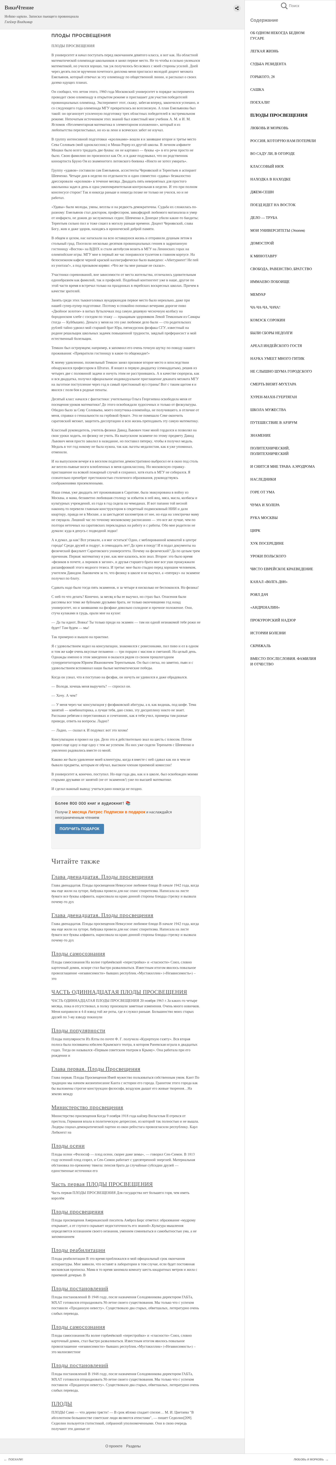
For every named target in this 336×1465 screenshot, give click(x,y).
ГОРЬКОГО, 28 (262, 76)
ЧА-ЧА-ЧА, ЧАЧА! (265, 307)
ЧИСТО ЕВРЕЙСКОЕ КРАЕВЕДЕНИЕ (281, 568)
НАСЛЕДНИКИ (263, 479)
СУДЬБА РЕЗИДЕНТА (268, 63)
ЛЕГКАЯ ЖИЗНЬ (264, 50)
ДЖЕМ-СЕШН (262, 191)
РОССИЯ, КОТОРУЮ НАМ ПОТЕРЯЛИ (283, 140)
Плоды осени (68, 1145)
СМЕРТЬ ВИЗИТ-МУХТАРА (273, 384)
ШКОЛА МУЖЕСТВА (268, 409)
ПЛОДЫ (61, 1403)
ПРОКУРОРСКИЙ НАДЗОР (273, 620)
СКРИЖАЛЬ (260, 645)
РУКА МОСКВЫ (264, 517)
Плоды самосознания (78, 953)
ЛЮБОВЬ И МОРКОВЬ (269, 127)
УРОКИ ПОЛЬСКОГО (268, 556)
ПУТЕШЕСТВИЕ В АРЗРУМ (273, 422)
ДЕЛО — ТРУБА (263, 217)
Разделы (133, 1446)
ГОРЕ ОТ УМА (262, 491)
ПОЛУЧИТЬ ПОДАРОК (79, 829)
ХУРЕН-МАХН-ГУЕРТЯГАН (273, 396)
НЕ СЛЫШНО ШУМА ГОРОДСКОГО (281, 371)
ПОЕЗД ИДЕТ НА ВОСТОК (273, 204)
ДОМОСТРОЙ (262, 243)
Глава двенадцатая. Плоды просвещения (102, 876)
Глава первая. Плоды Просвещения (95, 1068)
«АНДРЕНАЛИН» (265, 607)
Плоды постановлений (79, 1288)
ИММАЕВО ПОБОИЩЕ (270, 281)
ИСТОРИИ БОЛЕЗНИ (268, 632)
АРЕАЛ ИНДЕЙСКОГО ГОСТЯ (276, 345)
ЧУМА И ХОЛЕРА (265, 504)
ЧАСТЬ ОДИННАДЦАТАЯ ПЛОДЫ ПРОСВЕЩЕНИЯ (119, 991)
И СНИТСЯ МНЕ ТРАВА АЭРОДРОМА (282, 466)
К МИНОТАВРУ (263, 255)
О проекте (114, 1446)
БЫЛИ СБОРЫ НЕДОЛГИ (271, 332)
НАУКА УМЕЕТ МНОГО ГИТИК (277, 358)
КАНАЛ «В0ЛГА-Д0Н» (269, 581)
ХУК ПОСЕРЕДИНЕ (267, 543)
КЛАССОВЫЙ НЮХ (267, 166)
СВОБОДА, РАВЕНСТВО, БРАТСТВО (281, 268)
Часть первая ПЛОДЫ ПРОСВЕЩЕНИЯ (102, 1184)
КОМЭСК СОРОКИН (267, 319)
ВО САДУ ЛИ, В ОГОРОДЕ (272, 153)
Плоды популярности (78, 1030)
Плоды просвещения (77, 1211)
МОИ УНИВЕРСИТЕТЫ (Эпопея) (277, 230)
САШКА (257, 89)
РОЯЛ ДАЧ (259, 594)
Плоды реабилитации (78, 1249)
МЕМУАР (258, 294)
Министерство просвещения (87, 1107)
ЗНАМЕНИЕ (260, 435)
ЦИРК (255, 530)
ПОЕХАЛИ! (260, 102)
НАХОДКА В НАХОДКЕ (270, 179)
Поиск (289, 6)
